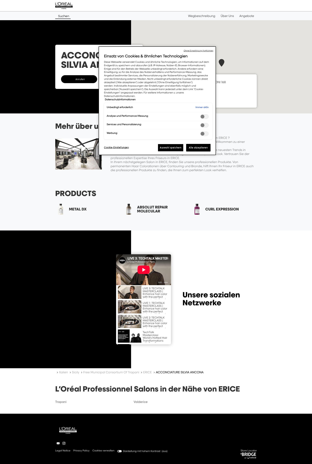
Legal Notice (62, 451)
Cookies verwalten (103, 450)
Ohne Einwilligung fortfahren (198, 50)
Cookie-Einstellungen (116, 147)
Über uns (227, 16)
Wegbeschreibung (201, 16)
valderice (141, 402)
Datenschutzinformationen (120, 99)
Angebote (246, 16)
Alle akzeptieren (198, 147)
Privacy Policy (81, 451)
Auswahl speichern (170, 147)
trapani (60, 402)
